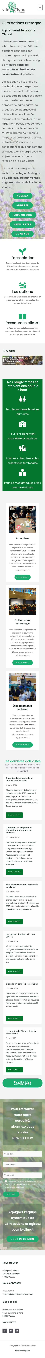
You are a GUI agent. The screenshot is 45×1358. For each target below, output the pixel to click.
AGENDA (22, 196)
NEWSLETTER (22, 224)
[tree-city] (22, 448)
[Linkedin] (17, 1331)
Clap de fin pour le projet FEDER (22, 983)
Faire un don (22, 215)
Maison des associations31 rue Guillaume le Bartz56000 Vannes (12, 1313)
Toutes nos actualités (22, 1083)
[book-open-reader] (22, 472)
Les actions (22, 291)
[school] (22, 423)
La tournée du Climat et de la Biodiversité (21, 1032)
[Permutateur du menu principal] (40, 7)
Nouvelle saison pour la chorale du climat (22, 886)
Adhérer (22, 205)
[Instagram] (4, 1331)
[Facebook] (11, 1331)
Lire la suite (14, 815)
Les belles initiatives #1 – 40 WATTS (20, 935)
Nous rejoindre (22, 1239)
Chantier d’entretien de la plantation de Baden (19, 779)
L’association (22, 257)
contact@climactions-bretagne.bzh (17, 1294)
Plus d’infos (22, 577)
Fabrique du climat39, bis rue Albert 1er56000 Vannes (11, 1274)
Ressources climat (23, 323)
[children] (22, 399)
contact (22, 234)
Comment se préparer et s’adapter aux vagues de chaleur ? (19, 830)
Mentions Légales (22, 1351)
